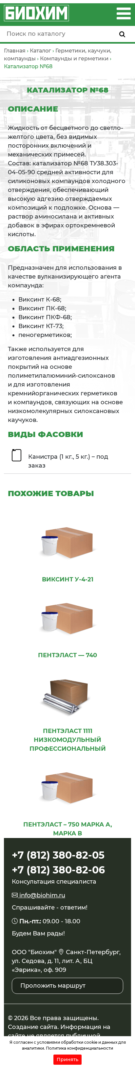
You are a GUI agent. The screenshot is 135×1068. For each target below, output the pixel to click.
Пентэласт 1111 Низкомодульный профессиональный (67, 739)
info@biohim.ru (41, 895)
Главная (15, 51)
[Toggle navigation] (123, 13)
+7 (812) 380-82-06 (58, 870)
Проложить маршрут (53, 985)
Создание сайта (32, 1027)
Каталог (40, 51)
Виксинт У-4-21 (67, 579)
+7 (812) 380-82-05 (58, 855)
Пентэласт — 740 (67, 655)
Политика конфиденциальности (79, 1048)
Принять (67, 1059)
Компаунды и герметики (74, 58)
